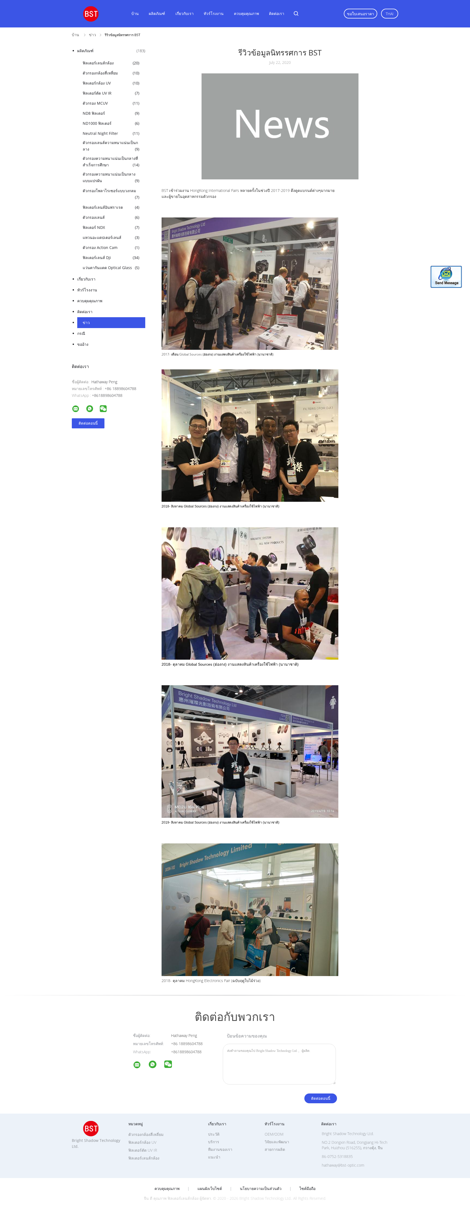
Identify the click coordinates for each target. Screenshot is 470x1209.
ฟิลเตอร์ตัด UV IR (111, 93)
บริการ (213, 1141)
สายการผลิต (275, 1149)
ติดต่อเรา (276, 13)
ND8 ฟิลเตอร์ (111, 113)
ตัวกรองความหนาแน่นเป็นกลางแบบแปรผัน (111, 177)
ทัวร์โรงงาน (214, 13)
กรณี (81, 333)
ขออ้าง (82, 344)
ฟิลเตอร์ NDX (111, 227)
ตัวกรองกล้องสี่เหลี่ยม (111, 73)
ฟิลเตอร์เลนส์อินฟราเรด (111, 207)
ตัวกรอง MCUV (111, 103)
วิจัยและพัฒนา (277, 1141)
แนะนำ (214, 1157)
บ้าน (135, 13)
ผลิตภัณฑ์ (157, 13)
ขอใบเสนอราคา (360, 13)
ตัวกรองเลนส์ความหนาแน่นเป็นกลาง (111, 146)
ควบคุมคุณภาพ (246, 13)
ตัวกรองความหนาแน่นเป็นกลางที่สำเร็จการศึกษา (111, 161)
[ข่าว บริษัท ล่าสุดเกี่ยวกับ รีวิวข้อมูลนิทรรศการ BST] (280, 178)
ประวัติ (213, 1134)
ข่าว (86, 322)
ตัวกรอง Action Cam (111, 247)
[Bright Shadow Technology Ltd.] (140, 1065)
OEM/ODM (274, 1134)
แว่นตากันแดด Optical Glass (111, 267)
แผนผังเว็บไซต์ (209, 1189)
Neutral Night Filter (111, 133)
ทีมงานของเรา (220, 1149)
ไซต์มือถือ (307, 1189)
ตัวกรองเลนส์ (111, 217)
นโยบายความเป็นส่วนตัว (261, 1189)
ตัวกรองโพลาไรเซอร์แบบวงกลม (111, 194)
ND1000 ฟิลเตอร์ (111, 123)
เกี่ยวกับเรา (184, 13)
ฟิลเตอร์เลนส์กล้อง (111, 63)
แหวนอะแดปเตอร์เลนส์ (111, 237)
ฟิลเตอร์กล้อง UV (111, 83)
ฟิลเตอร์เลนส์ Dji (111, 257)
